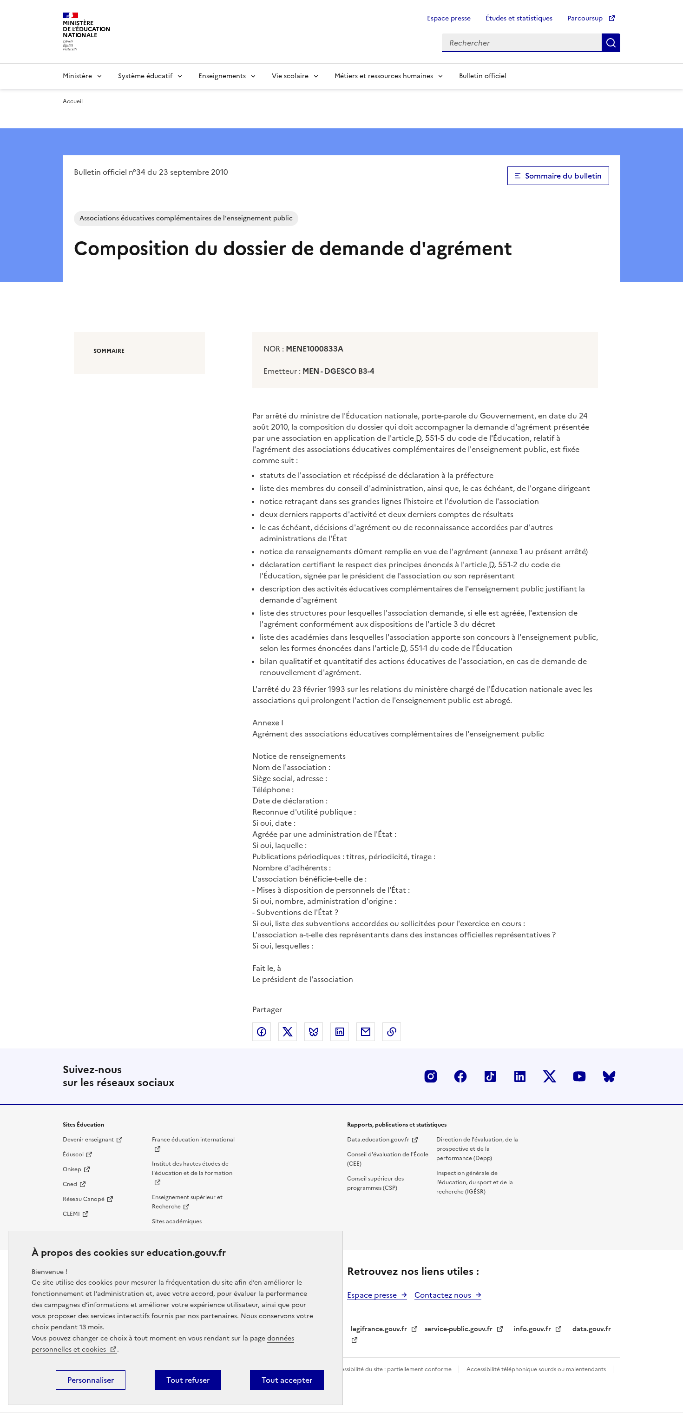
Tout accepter (287, 1380)
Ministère (77, 76)
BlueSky (609, 1076)
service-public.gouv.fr (459, 1329)
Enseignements (222, 76)
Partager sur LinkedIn (339, 1031)
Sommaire (109, 351)
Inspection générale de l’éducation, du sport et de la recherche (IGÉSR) (474, 1182)
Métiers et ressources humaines (384, 76)
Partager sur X (287, 1031)
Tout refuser (188, 1380)
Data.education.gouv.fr (378, 1139)
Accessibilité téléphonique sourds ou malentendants (536, 1369)
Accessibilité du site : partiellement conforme (391, 1369)
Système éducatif (145, 76)
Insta (431, 1076)
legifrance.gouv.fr (379, 1329)
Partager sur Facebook (261, 1031)
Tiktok (490, 1076)
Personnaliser (90, 1380)
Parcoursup (585, 18)
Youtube (579, 1076)
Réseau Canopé (84, 1199)
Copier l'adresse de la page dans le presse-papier (391, 1031)
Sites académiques (177, 1221)
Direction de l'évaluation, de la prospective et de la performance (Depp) (477, 1148)
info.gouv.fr (532, 1329)
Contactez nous (442, 1294)
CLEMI (71, 1214)
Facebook (460, 1076)
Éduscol (73, 1154)
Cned (70, 1184)
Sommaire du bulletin (563, 175)
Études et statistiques (519, 18)
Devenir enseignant (88, 1139)
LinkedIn (520, 1076)
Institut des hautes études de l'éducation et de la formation (192, 1168)
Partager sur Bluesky (313, 1031)
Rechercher (611, 42)
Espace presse (449, 18)
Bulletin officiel (482, 76)
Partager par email (365, 1031)
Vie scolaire (290, 76)
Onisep (72, 1169)
